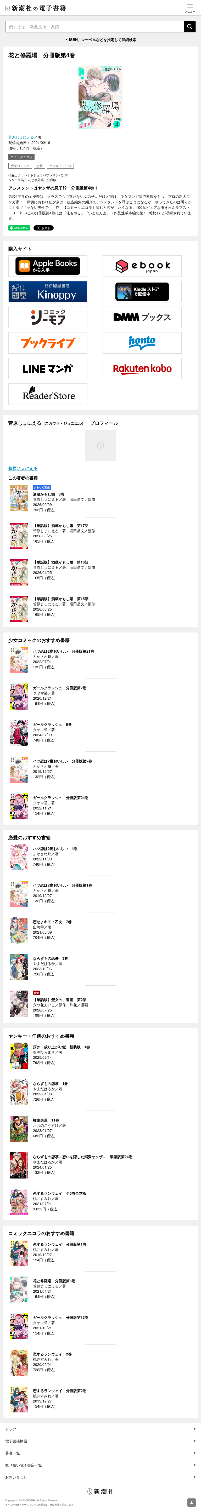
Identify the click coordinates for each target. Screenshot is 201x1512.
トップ (10, 1428)
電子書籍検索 (16, 1441)
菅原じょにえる (21, 137)
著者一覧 (12, 1453)
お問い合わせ (16, 1477)
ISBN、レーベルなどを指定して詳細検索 (102, 39)
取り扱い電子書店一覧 (23, 1465)
